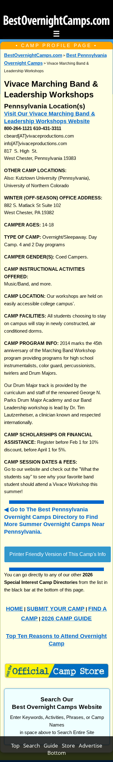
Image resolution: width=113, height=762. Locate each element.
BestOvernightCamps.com (33, 55)
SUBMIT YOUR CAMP (55, 608)
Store (70, 745)
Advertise (90, 745)
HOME (14, 608)
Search (33, 745)
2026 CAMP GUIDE (66, 618)
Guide (53, 745)
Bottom (56, 752)
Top (17, 745)
